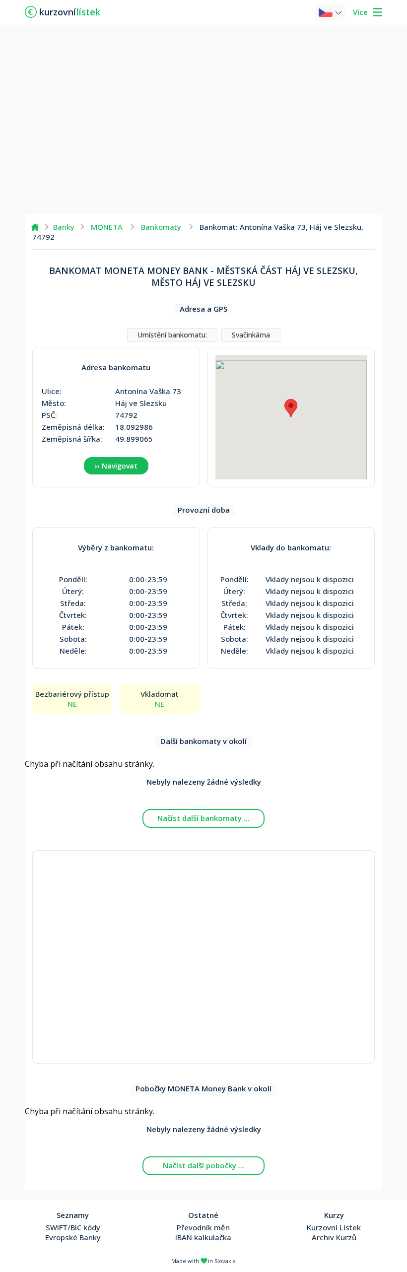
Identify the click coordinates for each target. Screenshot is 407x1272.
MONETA (107, 227)
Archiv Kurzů (334, 1237)
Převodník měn (203, 1227)
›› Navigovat (116, 465)
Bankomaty (161, 227)
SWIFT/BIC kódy (73, 1227)
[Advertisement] (203, 119)
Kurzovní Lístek (334, 1227)
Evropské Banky (73, 1237)
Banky (63, 227)
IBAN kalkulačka (203, 1237)
